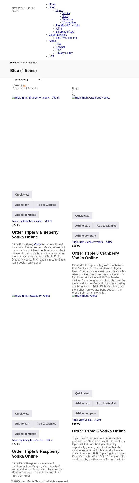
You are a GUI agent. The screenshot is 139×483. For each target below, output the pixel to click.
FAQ (58, 43)
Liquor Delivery (58, 34)
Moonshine (69, 22)
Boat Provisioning (66, 37)
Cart (51, 56)
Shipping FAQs (65, 31)
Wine (59, 28)
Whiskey (67, 19)
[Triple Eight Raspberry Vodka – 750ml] (39, 349)
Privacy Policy (64, 53)
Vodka (66, 13)
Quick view (22, 194)
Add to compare (25, 214)
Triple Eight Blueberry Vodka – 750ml (32, 221)
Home (52, 4)
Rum (65, 16)
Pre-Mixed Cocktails (68, 25)
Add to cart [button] (22, 204)
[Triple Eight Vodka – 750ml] (99, 339)
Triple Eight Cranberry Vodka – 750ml (92, 241)
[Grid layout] (24, 85)
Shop (52, 7)
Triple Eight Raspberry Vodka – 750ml (32, 440)
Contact (60, 46)
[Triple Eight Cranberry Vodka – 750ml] (99, 151)
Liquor (59, 10)
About (52, 40)
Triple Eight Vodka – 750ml (86, 419)
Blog (58, 50)
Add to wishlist (46, 204)
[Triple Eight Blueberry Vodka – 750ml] (39, 141)
